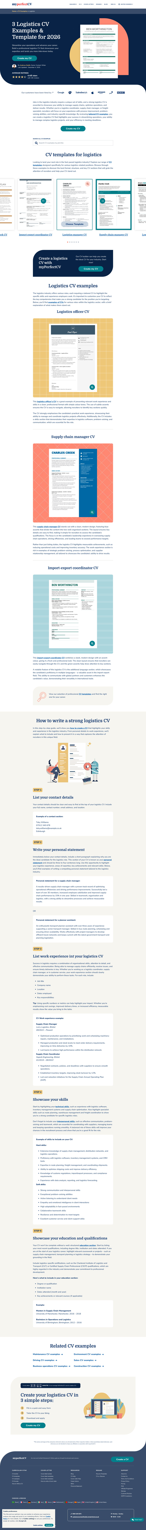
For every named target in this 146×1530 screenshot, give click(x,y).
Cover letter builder (46, 1474)
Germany (33, 1502)
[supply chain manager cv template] (92, 512)
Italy (42, 1502)
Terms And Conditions (127, 1479)
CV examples (16, 1479)
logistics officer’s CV (46, 401)
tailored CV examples (98, 114)
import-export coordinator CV (51, 657)
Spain (78, 1502)
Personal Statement (76, 1486)
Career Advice (75, 1481)
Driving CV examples (43, 1360)
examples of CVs (56, 302)
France (25, 1502)
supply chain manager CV (48, 526)
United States (103, 1502)
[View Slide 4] (71, 242)
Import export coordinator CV (35, 234)
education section (88, 1245)
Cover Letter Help (76, 1479)
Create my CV (24, 58)
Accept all (49, 1525)
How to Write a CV (17, 1484)
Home (14, 11)
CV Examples (22, 11)
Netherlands (59, 1502)
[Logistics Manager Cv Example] (87, 184)
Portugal (70, 1502)
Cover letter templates (47, 1476)
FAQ (122, 1486)
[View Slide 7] (78, 242)
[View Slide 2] (67, 242)
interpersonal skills (66, 1121)
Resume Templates (101, 1474)
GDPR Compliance (126, 1496)
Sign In (113, 4)
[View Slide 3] (69, 242)
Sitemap (123, 1491)
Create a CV (122, 1459)
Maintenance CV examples (46, 1354)
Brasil (16, 1502)
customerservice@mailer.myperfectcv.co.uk (85, 1517)
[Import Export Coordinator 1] (92, 643)
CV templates (85, 694)
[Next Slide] (102, 201)
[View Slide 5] (74, 242)
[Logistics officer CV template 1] (92, 387)
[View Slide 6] (76, 242)
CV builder (15, 1474)
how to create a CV (79, 728)
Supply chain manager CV (113, 234)
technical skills (62, 1106)
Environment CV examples (87, 1354)
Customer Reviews (126, 1493)
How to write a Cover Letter (49, 1481)
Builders (73, 4)
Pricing (123, 1484)
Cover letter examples (47, 1479)
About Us (124, 1474)
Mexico (50, 1502)
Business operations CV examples (50, 1366)
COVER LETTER (46, 1470)
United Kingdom (126, 4)
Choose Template (74, 224)
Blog (106, 4)
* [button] (52, 92)
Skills (72, 1484)
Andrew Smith (25, 65)
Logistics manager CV (74, 234)
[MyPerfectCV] (22, 4)
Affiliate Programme (127, 1488)
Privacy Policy (125, 1481)
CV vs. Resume (100, 1476)
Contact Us (124, 1476)
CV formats (15, 1481)
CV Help (73, 1476)
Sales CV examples (84, 1360)
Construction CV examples (87, 1366)
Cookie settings (38, 1525)
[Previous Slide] (43, 201)
